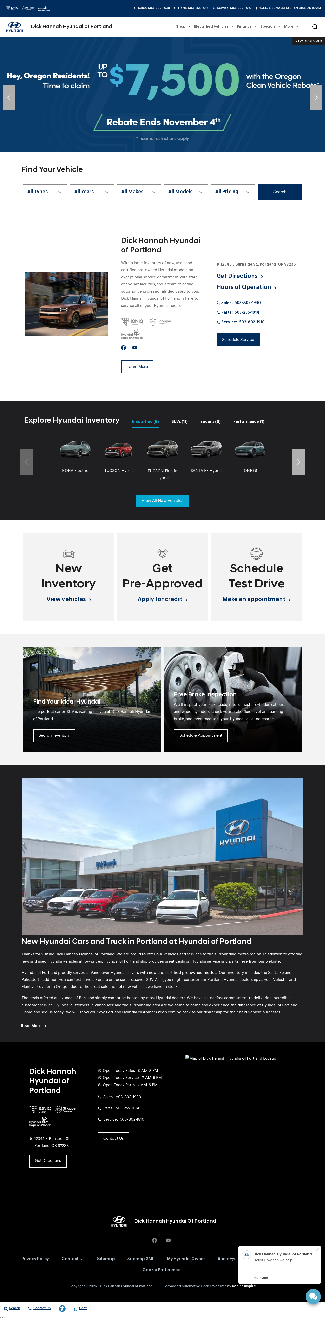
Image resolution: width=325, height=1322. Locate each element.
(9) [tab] (145, 422)
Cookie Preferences (163, 1270)
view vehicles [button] (66, 600)
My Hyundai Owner (186, 1259)
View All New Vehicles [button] (162, 501)
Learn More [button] (137, 367)
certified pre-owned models (191, 973)
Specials (267, 27)
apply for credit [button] (161, 600)
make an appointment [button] (254, 600)
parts (233, 962)
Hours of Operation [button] (244, 287)
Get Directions (48, 1161)
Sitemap (106, 1259)
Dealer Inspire (244, 1286)
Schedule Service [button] (238, 340)
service (213, 962)
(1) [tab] (248, 422)
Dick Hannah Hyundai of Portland (126, 1286)
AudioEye (227, 1259)
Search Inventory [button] (54, 736)
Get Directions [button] (238, 276)
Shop (180, 27)
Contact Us (73, 1259)
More (289, 27)
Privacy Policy (35, 1259)
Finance (244, 27)
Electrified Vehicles (211, 27)
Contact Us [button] (113, 1139)
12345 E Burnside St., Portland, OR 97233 (290, 8)
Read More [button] (31, 1026)
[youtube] (134, 347)
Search (279, 192)
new (153, 973)
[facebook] (123, 347)
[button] (315, 27)
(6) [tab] (210, 422)
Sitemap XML (140, 1259)
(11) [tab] (180, 422)
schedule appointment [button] (201, 736)
